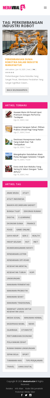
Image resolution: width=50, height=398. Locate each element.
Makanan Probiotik (17, 290)
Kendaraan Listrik (16, 254)
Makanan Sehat (15, 296)
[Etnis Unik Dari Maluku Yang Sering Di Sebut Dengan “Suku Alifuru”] (8, 168)
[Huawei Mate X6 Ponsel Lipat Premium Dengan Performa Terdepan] (8, 114)
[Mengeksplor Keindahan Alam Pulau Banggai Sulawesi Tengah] (8, 156)
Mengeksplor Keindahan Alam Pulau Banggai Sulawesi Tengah (29, 155)
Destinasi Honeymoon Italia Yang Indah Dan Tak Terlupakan (27, 142)
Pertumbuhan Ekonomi (19, 336)
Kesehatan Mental (17, 266)
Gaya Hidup (12, 235)
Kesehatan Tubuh (16, 272)
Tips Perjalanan (34, 360)
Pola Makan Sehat (16, 342)
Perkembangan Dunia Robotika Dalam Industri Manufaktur (21, 62)
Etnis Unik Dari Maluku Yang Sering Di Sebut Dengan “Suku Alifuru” (28, 169)
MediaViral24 (29, 381)
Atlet (26, 193)
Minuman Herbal (33, 317)
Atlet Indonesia (15, 199)
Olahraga (12, 330)
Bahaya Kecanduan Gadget (21, 205)
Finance (31, 223)
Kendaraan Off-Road (18, 260)
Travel (28, 147)
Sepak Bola (12, 354)
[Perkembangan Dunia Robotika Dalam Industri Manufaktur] (25, 42)
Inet (28, 69)
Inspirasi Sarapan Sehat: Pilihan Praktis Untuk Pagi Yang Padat (29, 128)
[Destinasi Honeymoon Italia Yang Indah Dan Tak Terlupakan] (8, 141)
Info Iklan (19, 388)
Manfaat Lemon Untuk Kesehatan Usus (19, 310)
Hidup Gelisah (14, 241)
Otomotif (26, 330)
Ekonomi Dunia (15, 223)
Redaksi (9, 388)
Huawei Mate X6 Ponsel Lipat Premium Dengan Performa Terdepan (28, 115)
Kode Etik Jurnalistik (34, 388)
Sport (25, 354)
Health (36, 235)
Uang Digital (25, 366)
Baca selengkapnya (17, 90)
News (31, 323)
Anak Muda (13, 193)
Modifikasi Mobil (16, 323)
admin (11, 69)
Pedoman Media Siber (25, 392)
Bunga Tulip (13, 211)
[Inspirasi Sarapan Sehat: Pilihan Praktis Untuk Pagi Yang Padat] (8, 128)
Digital (10, 217)
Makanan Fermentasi (18, 284)
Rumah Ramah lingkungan (21, 348)
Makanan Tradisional (18, 303)
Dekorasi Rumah (32, 211)
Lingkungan (13, 278)
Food (28, 132)
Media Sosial (13, 317)
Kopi (32, 272)
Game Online (23, 229)
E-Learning (24, 217)
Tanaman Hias (14, 360)
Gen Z (25, 235)
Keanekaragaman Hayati (20, 248)
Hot (27, 174)
